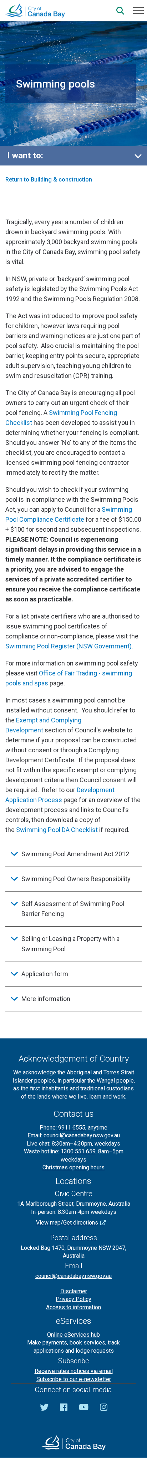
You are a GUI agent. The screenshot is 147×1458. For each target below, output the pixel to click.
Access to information (73, 1307)
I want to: (25, 155)
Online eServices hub (73, 1334)
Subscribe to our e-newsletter (73, 1379)
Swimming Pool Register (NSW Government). (69, 646)
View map (48, 1222)
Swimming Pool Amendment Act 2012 (75, 854)
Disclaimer (73, 1291)
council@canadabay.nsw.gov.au (82, 1135)
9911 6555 (71, 1127)
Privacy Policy (73, 1299)
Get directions (80, 1222)
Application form (44, 974)
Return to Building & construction (48, 179)
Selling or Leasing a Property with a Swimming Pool (70, 944)
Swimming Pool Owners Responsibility (76, 879)
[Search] (120, 10)
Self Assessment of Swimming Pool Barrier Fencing (72, 909)
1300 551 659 (78, 1151)
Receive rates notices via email (74, 1371)
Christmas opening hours (73, 1167)
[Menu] (138, 10)
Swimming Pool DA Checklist (57, 829)
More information (45, 998)
